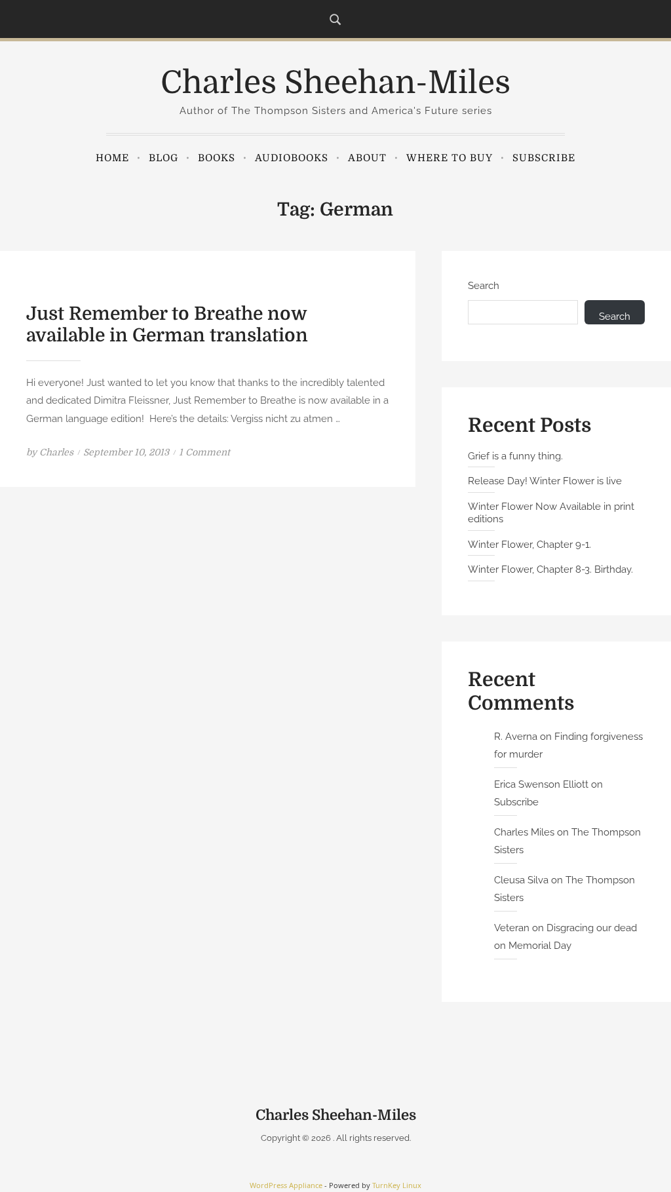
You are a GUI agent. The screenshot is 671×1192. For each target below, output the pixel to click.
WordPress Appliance (286, 1185)
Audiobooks (291, 158)
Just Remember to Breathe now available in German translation (167, 325)
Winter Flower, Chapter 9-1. (529, 544)
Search (483, 286)
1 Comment (204, 452)
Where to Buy (449, 158)
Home (112, 158)
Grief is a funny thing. (515, 456)
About (367, 158)
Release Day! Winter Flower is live (545, 481)
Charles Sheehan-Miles (335, 83)
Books (216, 158)
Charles (56, 452)
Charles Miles (524, 832)
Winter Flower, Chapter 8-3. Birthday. (550, 569)
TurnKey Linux (396, 1185)
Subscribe (543, 158)
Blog (163, 158)
